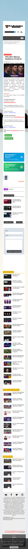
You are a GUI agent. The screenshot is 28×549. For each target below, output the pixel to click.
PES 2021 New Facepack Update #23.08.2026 (18, 294)
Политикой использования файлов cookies (12, 544)
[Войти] (18, 32)
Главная (6, 42)
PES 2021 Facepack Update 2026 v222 (17, 381)
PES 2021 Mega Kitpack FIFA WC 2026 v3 (18, 325)
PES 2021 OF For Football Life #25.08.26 (18, 287)
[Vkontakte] (6, 495)
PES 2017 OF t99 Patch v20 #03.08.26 (17, 436)
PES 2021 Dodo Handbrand (16, 275)
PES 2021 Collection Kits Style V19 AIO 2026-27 (18, 356)
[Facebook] (11, 495)
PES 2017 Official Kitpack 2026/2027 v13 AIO (18, 418)
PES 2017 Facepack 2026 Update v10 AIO (17, 449)
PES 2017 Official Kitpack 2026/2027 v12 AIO (18, 443)
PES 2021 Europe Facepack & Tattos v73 (17, 375)
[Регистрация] (21, 32)
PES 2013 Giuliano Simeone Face (16, 478)
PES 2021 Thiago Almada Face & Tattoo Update (17, 344)
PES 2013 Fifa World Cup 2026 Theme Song (18, 460)
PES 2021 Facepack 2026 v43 (17, 319)
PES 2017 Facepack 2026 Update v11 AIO (17, 399)
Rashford (10, 189)
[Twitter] (17, 495)
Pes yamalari (22, 532)
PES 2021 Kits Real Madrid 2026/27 (16, 306)
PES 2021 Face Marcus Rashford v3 (17, 213)
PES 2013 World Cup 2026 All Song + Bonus (17, 466)
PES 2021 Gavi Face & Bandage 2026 (17, 300)
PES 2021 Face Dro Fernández (16, 312)
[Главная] (14, 28)
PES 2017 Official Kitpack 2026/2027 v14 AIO (18, 405)
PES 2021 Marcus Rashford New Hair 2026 (16, 201)
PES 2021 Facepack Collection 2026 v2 (17, 331)
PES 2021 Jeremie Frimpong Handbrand (17, 281)
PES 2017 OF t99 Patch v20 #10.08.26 (17, 411)
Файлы (10, 42)
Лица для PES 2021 (12, 43)
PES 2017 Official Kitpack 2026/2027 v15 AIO (18, 393)
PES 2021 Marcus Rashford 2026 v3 (16, 207)
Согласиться (14, 547)
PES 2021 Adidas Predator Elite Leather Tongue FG (17, 350)
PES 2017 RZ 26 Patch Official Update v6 (17, 430)
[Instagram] (22, 495)
